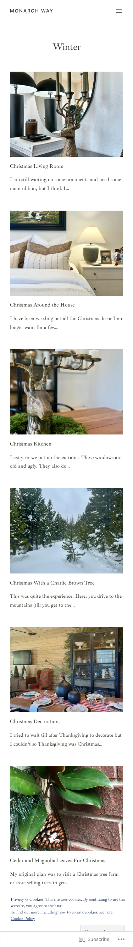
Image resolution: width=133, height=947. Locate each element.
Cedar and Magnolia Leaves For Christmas (57, 860)
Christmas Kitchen (30, 444)
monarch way (32, 11)
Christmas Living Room (36, 166)
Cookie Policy (23, 918)
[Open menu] (119, 11)
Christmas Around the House (42, 305)
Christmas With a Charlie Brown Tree (52, 583)
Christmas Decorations (35, 721)
